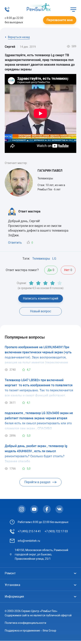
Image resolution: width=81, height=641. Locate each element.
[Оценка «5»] (59, 283)
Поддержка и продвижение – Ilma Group (30, 630)
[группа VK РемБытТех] (59, 509)
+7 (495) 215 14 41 (29, 531)
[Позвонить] (7, 11)
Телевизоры (41, 258)
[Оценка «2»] (38, 283)
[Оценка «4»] (52, 283)
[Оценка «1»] (31, 283)
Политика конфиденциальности (25, 622)
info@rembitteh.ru (29, 540)
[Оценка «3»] (45, 283)
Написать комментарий (40, 298)
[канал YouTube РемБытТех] (34, 509)
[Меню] (73, 9)
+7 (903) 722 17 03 (56, 531)
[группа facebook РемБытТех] (47, 509)
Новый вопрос (40, 311)
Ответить (15, 242)
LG (54, 258)
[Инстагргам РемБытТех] (22, 509)
